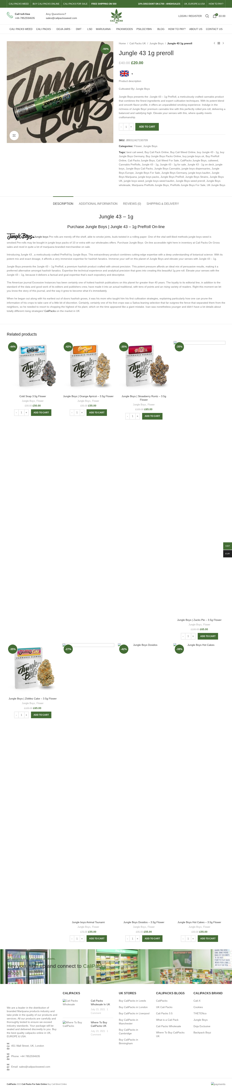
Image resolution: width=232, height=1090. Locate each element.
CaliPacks (50, 310)
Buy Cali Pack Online (157, 152)
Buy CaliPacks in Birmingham (128, 1041)
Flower (138, 146)
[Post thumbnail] (75, 1007)
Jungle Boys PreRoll (172, 176)
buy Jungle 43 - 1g (208, 152)
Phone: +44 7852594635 (25, 1056)
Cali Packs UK (137, 43)
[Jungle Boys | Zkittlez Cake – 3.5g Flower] (33, 669)
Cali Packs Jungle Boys (141, 160)
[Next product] (223, 43)
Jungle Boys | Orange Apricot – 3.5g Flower (88, 396)
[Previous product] (214, 43)
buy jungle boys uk (193, 156)
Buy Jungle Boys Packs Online (163, 156)
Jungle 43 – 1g (116, 216)
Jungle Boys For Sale (147, 172)
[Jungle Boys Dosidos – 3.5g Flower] (144, 781)
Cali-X (196, 1000)
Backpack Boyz (202, 1032)
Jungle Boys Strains (196, 176)
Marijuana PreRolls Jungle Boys (150, 185)
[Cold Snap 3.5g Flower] (33, 367)
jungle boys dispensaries (196, 168)
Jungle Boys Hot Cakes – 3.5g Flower (199, 922)
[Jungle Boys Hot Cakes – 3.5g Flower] (199, 781)
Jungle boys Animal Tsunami (88, 922)
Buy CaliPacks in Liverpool (134, 1013)
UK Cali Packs (164, 1007)
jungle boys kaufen (199, 172)
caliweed (213, 160)
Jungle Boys (156, 43)
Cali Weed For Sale (167, 160)
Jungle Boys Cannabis (167, 168)
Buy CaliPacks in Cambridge (128, 1031)
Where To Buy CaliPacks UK (170, 1034)
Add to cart (147, 126)
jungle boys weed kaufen (159, 180)
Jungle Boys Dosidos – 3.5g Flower (143, 922)
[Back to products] (219, 43)
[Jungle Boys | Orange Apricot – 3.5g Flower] (88, 367)
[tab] (63, 201)
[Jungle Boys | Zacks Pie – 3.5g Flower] (199, 479)
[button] (41, 412)
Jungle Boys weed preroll (190, 180)
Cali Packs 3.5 (164, 1013)
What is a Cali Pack (167, 1019)
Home (122, 43)
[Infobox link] (21, 16)
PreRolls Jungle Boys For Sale (187, 185)
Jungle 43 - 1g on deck (200, 164)
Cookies (198, 1007)
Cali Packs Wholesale (168, 1026)
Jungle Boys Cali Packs (139, 168)
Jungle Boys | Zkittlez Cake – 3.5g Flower (33, 698)
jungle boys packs (148, 176)
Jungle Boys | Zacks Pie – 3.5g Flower (199, 619)
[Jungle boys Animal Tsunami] (88, 781)
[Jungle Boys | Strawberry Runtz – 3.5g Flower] (144, 367)
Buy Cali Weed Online (183, 152)
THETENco (200, 1013)
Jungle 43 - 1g (150, 164)
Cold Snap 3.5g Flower (32, 396)
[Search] (207, 16)
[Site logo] (116, 15)
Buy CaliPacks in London (133, 1007)
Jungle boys (41, 236)
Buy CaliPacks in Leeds (132, 1000)
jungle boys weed (134, 180)
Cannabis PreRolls (129, 164)
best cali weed (135, 152)
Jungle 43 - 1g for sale (173, 164)
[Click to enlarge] (14, 135)
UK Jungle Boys (216, 185)
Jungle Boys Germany (174, 172)
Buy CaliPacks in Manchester (128, 1021)
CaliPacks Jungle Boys (193, 160)
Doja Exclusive (201, 1026)
